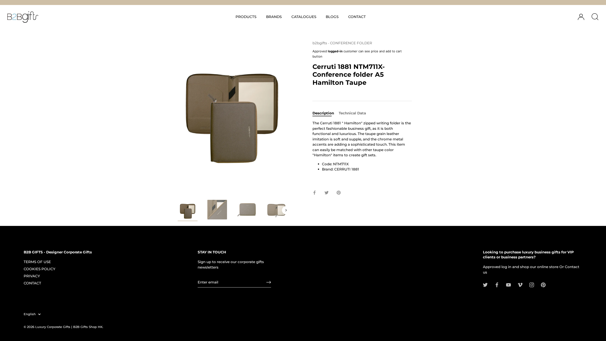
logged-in (335, 51)
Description (323, 113)
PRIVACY (32, 276)
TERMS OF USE (37, 262)
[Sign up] (268, 282)
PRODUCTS (246, 16)
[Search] (595, 17)
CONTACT (357, 16)
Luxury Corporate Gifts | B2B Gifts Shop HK (68, 327)
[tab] (325, 113)
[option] (187, 211)
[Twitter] (485, 284)
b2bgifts (319, 43)
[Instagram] (531, 284)
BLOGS (332, 16)
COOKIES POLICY (39, 269)
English (30, 314)
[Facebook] (497, 284)
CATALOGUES (303, 16)
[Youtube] (508, 284)
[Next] (286, 210)
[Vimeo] (520, 284)
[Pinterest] (543, 284)
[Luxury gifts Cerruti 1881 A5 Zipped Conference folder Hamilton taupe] (188, 210)
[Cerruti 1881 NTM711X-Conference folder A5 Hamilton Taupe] (276, 210)
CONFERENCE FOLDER (351, 43)
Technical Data (352, 113)
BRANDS (274, 16)
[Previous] (178, 210)
